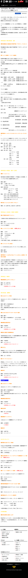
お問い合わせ (4, 560)
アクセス (3, 540)
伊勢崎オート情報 (19, 554)
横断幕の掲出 (4, 535)
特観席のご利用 (19, 532)
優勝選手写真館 (5, 537)
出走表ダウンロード (6, 532)
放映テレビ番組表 (5, 533)
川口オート (18, 542)
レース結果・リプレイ (19, 540)
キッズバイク (18, 556)
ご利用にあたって (17, 564)
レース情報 (3, 529)
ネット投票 (14, 1)
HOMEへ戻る (18, 560)
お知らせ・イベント (20, 558)
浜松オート (18, 546)
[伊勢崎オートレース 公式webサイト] (21, 2)
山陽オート (18, 550)
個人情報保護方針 (10, 564)
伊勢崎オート (18, 544)
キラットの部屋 (5, 558)
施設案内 (16, 529)
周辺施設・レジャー (6, 544)
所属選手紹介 (4, 556)
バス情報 (4, 542)
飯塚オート (18, 548)
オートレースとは (5, 554)
